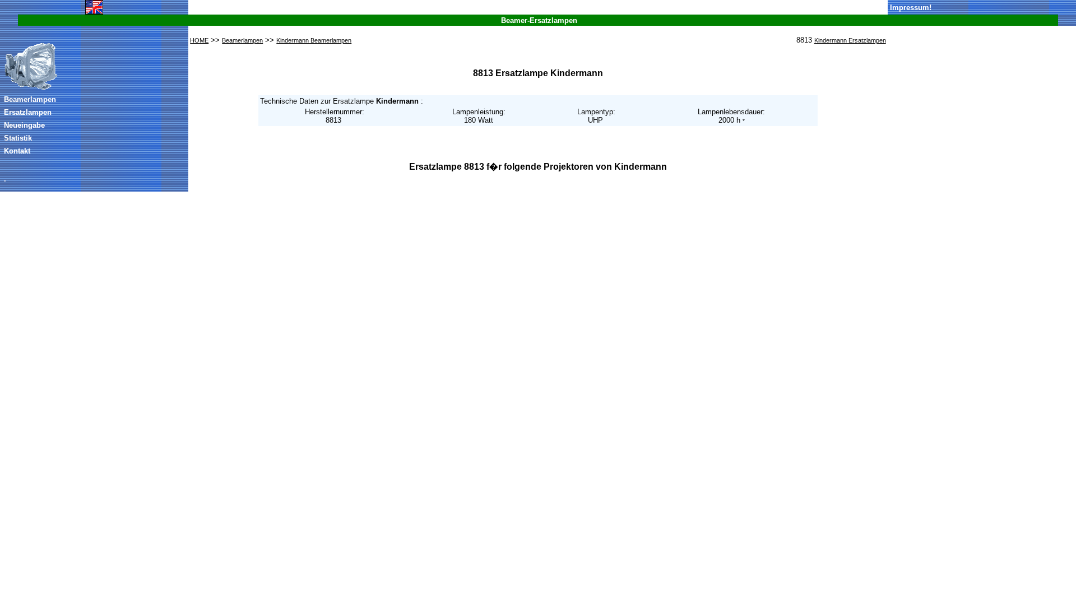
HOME (199, 40)
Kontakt (17, 151)
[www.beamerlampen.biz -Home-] (31, 88)
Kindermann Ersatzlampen (850, 40)
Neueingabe (24, 125)
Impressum (909, 7)
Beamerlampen (30, 99)
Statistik (18, 138)
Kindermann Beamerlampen (313, 40)
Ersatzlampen (28, 112)
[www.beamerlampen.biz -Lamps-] (94, 12)
